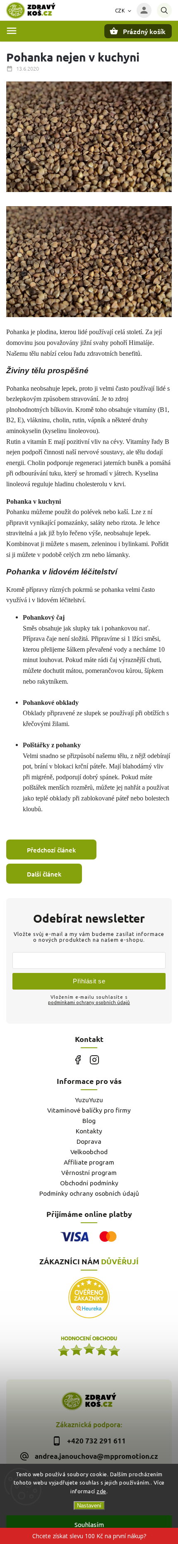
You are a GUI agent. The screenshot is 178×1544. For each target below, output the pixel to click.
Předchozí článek (51, 850)
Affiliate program (89, 1162)
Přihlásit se (89, 981)
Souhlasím (89, 1524)
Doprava (89, 1141)
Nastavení (89, 1505)
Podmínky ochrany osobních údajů (89, 1193)
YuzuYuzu (89, 1099)
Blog (89, 1120)
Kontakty (89, 1131)
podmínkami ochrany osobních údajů (89, 1002)
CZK (120, 10)
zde (101, 1491)
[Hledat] (164, 10)
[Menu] (11, 31)
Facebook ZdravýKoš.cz (77, 1059)
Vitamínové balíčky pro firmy (89, 1110)
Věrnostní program (89, 1172)
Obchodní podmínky (89, 1183)
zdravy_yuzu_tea (94, 1059)
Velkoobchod (89, 1151)
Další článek (44, 874)
